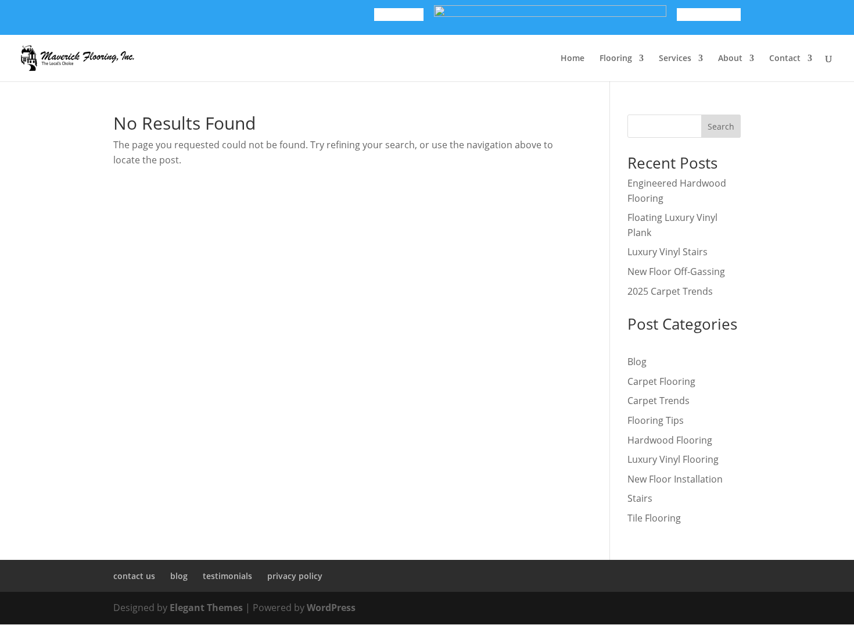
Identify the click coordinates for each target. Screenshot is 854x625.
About (730, 58)
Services (675, 58)
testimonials (227, 575)
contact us (134, 575)
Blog (637, 361)
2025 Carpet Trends (670, 291)
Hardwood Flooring (669, 440)
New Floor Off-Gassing (676, 271)
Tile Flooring (654, 518)
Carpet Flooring (661, 381)
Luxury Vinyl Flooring (673, 459)
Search (721, 126)
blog (179, 575)
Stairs (639, 498)
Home (572, 58)
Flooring (616, 58)
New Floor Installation (675, 479)
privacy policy (294, 575)
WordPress (331, 607)
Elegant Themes (206, 607)
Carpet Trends (658, 400)
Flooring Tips (655, 420)
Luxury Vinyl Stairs (667, 251)
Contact (785, 58)
